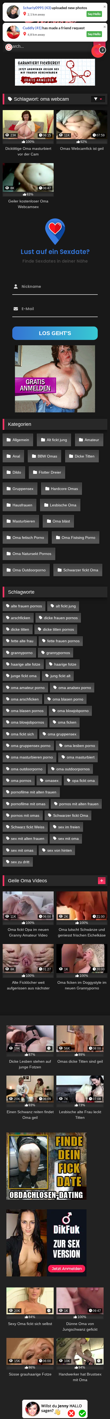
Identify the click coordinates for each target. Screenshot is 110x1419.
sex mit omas (22, 850)
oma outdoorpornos (73, 769)
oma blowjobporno (73, 711)
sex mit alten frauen (27, 838)
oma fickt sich (22, 734)
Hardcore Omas (64, 489)
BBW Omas (47, 456)
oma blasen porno (68, 699)
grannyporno (22, 653)
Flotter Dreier (50, 472)
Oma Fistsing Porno (78, 537)
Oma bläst (61, 521)
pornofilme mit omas (28, 804)
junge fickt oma (24, 676)
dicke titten (20, 629)
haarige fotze (65, 664)
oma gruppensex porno (30, 745)
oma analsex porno (74, 687)
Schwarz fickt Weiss (27, 827)
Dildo (17, 472)
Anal (16, 456)
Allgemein (21, 440)
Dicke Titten (85, 456)
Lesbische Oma (63, 505)
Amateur (92, 440)
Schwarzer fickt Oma (80, 570)
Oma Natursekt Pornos (32, 553)
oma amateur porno (28, 687)
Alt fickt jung (57, 440)
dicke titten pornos (58, 629)
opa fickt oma (83, 780)
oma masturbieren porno (32, 757)
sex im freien (69, 827)
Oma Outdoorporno (29, 570)
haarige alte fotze (25, 664)
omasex (51, 780)
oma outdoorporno (26, 769)
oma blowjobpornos (27, 722)
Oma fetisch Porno (28, 537)
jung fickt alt (60, 676)
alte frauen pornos (26, 606)
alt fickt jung (66, 606)
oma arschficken (25, 699)
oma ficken (67, 722)
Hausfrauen (22, 505)
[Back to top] (93, 1403)
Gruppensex (23, 489)
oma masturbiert (81, 757)
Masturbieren (24, 521)
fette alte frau (22, 641)
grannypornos (58, 653)
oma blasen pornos (27, 711)
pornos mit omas (25, 815)
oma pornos (21, 780)
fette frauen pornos (63, 641)
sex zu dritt (20, 862)
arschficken (20, 618)
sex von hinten (59, 850)
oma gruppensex (62, 734)
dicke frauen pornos (61, 618)
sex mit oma (68, 838)
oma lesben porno (79, 745)
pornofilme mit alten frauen (33, 792)
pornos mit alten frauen (79, 804)
